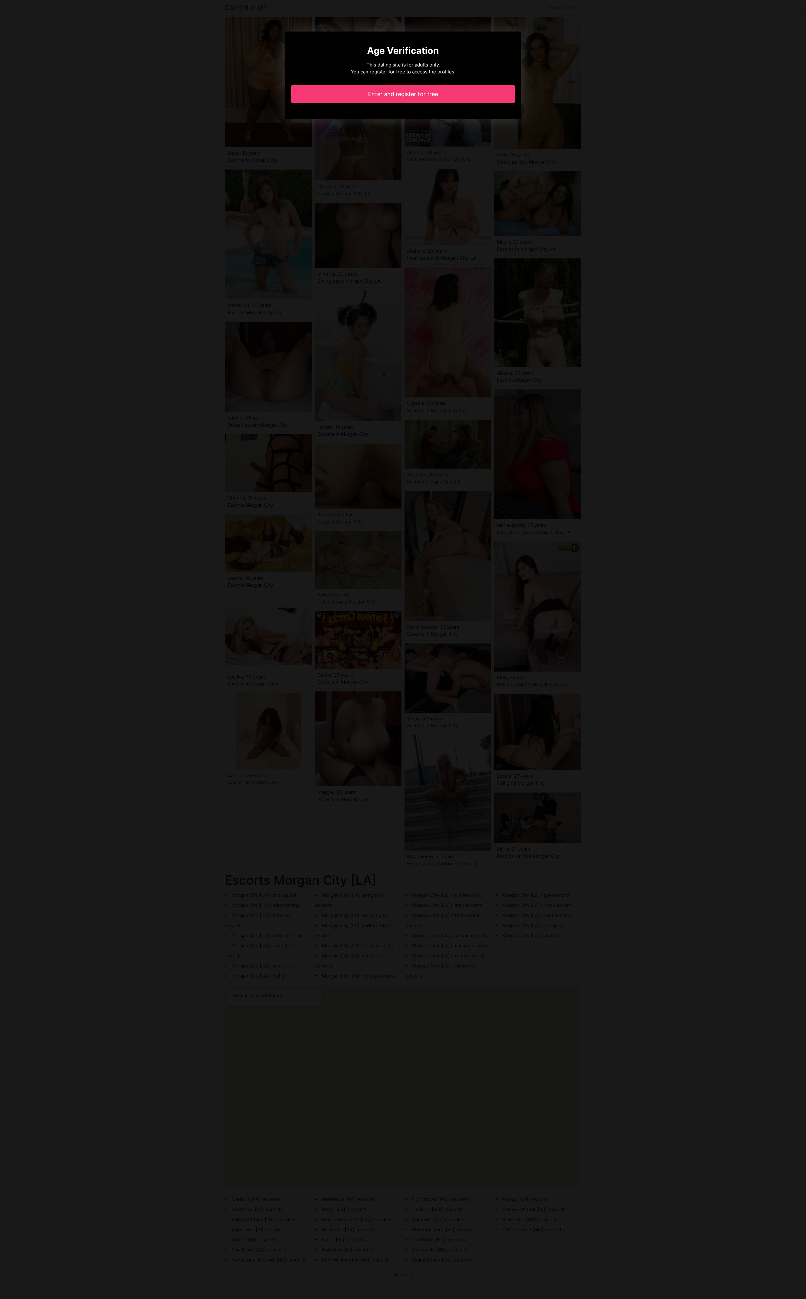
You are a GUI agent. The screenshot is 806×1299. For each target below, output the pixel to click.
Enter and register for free (403, 94)
